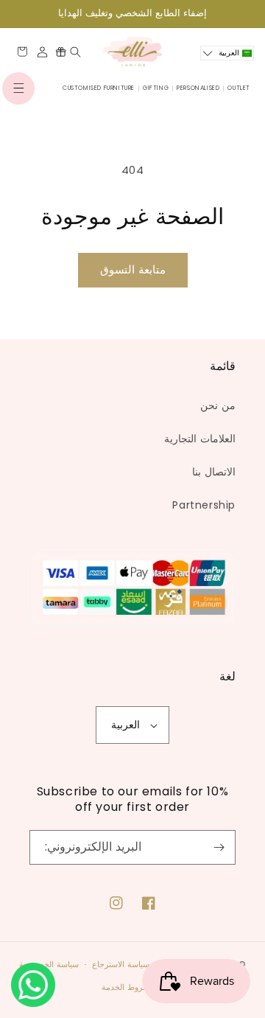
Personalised (198, 88)
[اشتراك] (218, 847)
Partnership (204, 505)
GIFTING (156, 88)
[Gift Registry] (61, 51)
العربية (125, 724)
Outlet (238, 88)
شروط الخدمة (125, 987)
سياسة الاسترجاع (120, 964)
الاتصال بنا (214, 471)
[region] (132, 13)
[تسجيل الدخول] (42, 52)
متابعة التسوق (133, 269)
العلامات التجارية (200, 438)
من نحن (218, 405)
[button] (18, 88)
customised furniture (99, 88)
